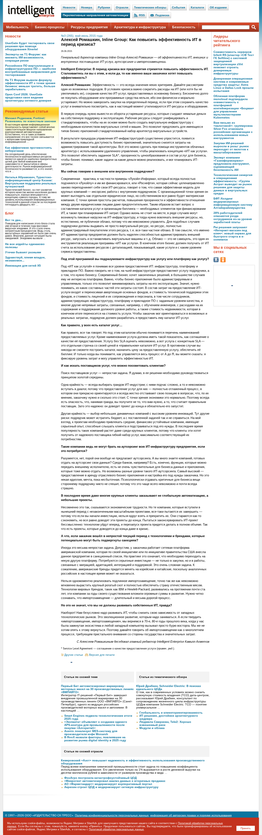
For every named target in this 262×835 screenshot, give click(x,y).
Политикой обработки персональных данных (116, 829)
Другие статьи (73, 654)
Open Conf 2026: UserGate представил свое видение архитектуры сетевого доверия (28, 97)
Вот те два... (14, 220)
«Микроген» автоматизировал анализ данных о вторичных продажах (114, 781)
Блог (9, 213)
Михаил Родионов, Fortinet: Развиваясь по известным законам (30, 120)
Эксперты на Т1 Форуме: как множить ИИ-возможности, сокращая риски (25, 57)
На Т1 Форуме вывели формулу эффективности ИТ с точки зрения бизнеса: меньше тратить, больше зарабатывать (30, 85)
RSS (142, 15)
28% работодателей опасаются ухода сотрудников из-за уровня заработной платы (232, 217)
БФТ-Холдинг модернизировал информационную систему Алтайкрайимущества (232, 203)
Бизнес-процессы (49, 27)
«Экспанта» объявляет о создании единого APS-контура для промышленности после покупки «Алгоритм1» (95, 725)
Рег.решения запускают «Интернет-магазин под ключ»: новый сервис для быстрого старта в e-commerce (232, 233)
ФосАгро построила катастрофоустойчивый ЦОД (100, 777)
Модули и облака (152, 728)
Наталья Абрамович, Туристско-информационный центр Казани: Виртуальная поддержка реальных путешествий (30, 182)
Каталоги (197, 7)
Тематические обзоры (150, 7)
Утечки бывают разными (23, 252)
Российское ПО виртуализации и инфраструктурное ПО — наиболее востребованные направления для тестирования (30, 70)
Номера (86, 7)
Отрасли (122, 7)
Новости (69, 7)
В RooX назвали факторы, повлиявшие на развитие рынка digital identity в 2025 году (95, 739)
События (178, 7)
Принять (246, 828)
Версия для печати (102, 654)
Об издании (218, 7)
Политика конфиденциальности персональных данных (112, 815)
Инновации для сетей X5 (23, 265)
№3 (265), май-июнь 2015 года (82, 35)
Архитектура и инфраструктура (140, 27)
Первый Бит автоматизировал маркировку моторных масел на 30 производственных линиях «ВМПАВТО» (97, 689)
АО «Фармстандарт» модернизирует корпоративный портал (108, 784)
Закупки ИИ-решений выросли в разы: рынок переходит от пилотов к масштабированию (231, 148)
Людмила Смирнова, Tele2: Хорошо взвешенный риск (165, 723)
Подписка (162, 15)
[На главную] (31, 16)
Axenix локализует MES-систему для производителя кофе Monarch (90, 733)
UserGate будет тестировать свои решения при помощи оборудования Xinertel (29, 46)
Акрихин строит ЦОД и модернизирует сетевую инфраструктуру (111, 787)
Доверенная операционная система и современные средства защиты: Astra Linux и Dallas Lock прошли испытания (233, 84)
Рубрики (104, 7)
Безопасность (183, 27)
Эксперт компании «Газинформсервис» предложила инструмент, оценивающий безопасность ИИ (231, 163)
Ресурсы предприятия (89, 27)
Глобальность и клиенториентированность (171, 712)
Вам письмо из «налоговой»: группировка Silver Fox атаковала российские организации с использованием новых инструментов (233, 130)
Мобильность (17, 27)
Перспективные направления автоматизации (95, 15)
